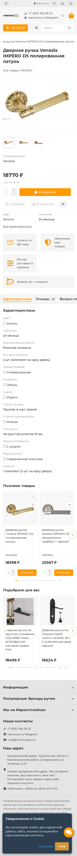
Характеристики (17, 299)
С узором (14, 446)
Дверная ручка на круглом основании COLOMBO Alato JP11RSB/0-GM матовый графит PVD (19, 639)
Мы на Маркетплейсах (24, 710)
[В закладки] (33, 497)
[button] (4, 534)
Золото (8, 219)
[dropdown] (6, 3)
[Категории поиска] (36, 27)
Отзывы (45, 299)
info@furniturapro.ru (22, 739)
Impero (12, 397)
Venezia (9, 161)
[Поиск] (70, 28)
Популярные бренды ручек (29, 698)
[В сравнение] (33, 505)
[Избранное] (54, 3)
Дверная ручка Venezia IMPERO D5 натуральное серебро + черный (56, 535)
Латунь (12, 385)
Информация (15, 687)
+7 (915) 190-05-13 (40, 13)
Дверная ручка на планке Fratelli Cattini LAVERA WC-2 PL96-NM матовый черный (56, 637)
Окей (62, 846)
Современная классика (25, 459)
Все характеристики (17, 226)
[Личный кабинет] (71, 3)
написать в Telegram (43, 17)
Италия (12, 422)
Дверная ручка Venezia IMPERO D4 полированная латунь (19, 535)
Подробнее (45, 846)
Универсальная (19, 372)
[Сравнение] (63, 3)
